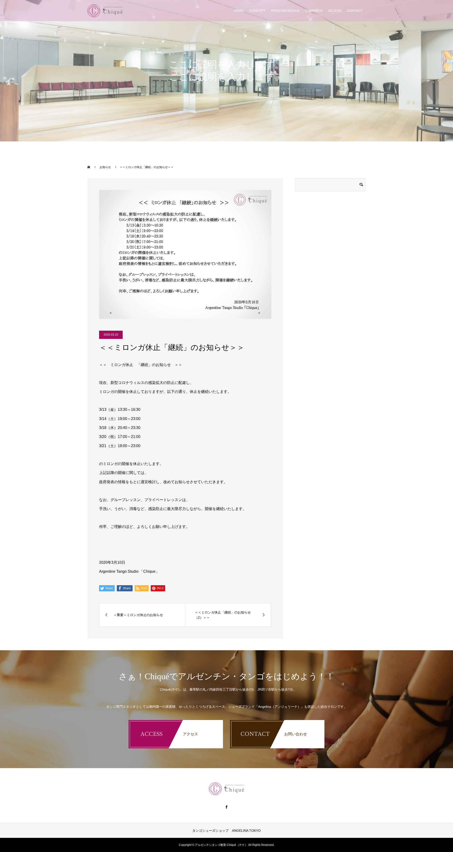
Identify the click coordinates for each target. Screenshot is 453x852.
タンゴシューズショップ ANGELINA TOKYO (226, 830)
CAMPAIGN (314, 10)
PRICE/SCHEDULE (285, 10)
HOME (239, 10)
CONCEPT (257, 10)
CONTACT (355, 10)
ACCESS (334, 10)
